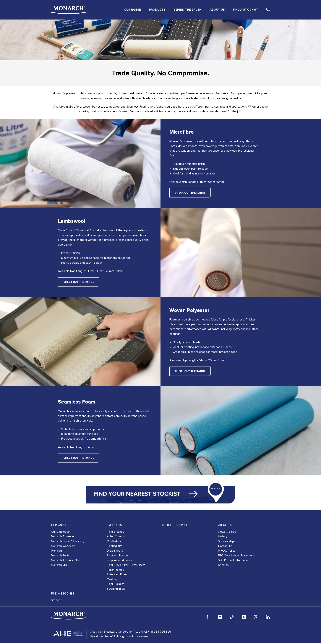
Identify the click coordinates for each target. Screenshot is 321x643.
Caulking (112, 579)
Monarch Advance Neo (65, 560)
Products (157, 9)
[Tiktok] (232, 617)
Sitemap (223, 564)
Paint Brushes (115, 531)
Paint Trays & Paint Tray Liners (126, 564)
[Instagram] (220, 617)
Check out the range (190, 193)
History (222, 536)
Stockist (56, 600)
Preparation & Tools (119, 560)
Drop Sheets (115, 550)
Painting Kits (114, 546)
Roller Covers (115, 536)
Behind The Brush (187, 9)
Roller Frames (115, 569)
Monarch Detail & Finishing (67, 541)
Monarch (56, 550)
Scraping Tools (116, 588)
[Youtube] (244, 617)
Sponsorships (226, 541)
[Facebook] (208, 617)
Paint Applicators (118, 555)
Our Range (132, 9)
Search (268, 9)
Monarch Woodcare (63, 546)
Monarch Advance (62, 536)
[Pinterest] (256, 617)
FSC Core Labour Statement (236, 555)
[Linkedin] (267, 617)
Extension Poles (117, 574)
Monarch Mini (59, 564)
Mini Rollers (114, 541)
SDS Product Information (233, 560)
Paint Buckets (115, 583)
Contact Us (225, 546)
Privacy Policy (226, 550)
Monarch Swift (60, 555)
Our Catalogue (60, 531)
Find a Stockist (245, 9)
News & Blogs (227, 531)
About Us (217, 9)
